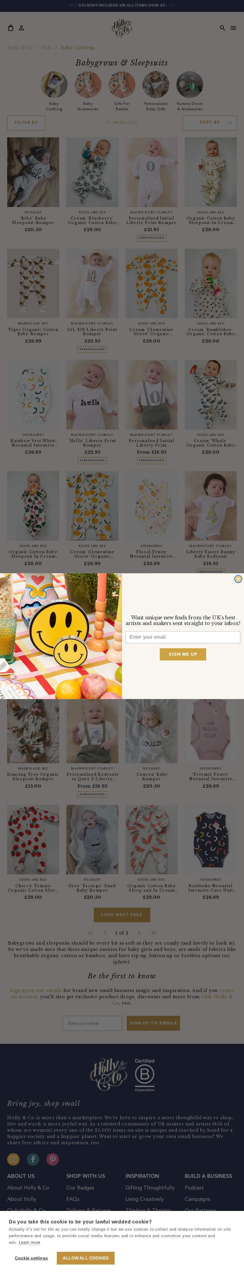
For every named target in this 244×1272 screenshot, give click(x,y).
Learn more (29, 1242)
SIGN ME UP (183, 654)
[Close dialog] (238, 578)
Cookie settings (31, 1258)
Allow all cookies (86, 1258)
